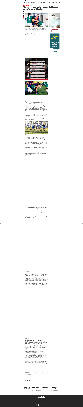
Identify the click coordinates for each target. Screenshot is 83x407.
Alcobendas (31, 372)
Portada (44, 372)
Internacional (33, 2)
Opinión (53, 2)
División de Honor (37, 372)
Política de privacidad (43, 405)
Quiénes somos (37, 402)
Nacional (29, 2)
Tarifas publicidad (46, 402)
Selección (25, 2)
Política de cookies (39, 405)
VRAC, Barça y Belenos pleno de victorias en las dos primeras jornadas (36, 388)
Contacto (42, 402)
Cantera (44, 2)
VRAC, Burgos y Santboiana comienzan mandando (45, 388)
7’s (36, 2)
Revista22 (56, 2)
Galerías (47, 2)
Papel (59, 2)
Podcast (50, 2)
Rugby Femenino (40, 2)
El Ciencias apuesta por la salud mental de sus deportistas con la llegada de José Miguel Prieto (55, 388)
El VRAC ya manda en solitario (26, 387)
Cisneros (34, 372)
